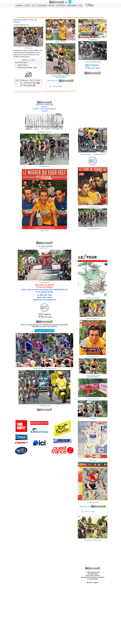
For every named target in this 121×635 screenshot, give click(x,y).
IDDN (96, 579)
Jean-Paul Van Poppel (30, 83)
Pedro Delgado (28, 85)
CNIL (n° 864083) (98, 577)
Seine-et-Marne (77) (22, 25)
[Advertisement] (60, 13)
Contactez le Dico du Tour (44, 315)
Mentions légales (93, 582)
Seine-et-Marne (34, 50)
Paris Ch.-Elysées (34, 80)
